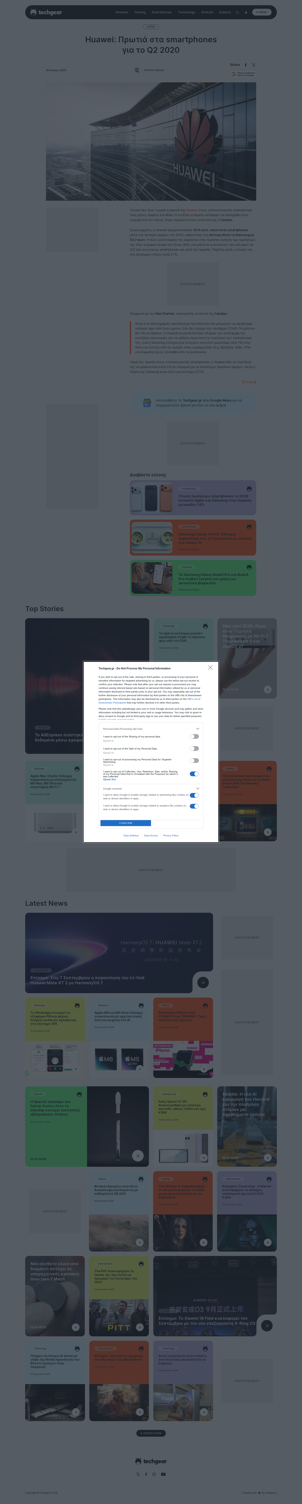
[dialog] (151, 752)
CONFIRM (125, 823)
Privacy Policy (170, 835)
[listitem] (151, 729)
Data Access (151, 835)
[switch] (194, 736)
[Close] (211, 668)
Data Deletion (131, 835)
